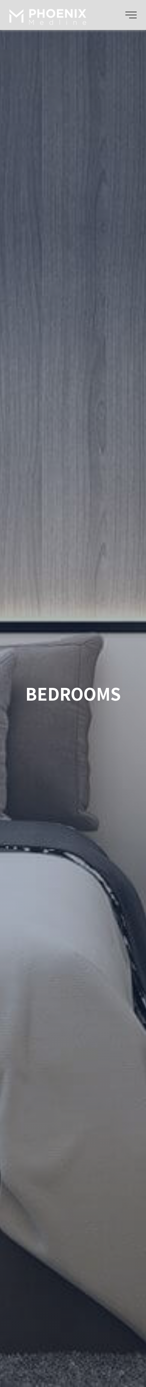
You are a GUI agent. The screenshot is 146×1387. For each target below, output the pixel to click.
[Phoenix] (48, 20)
